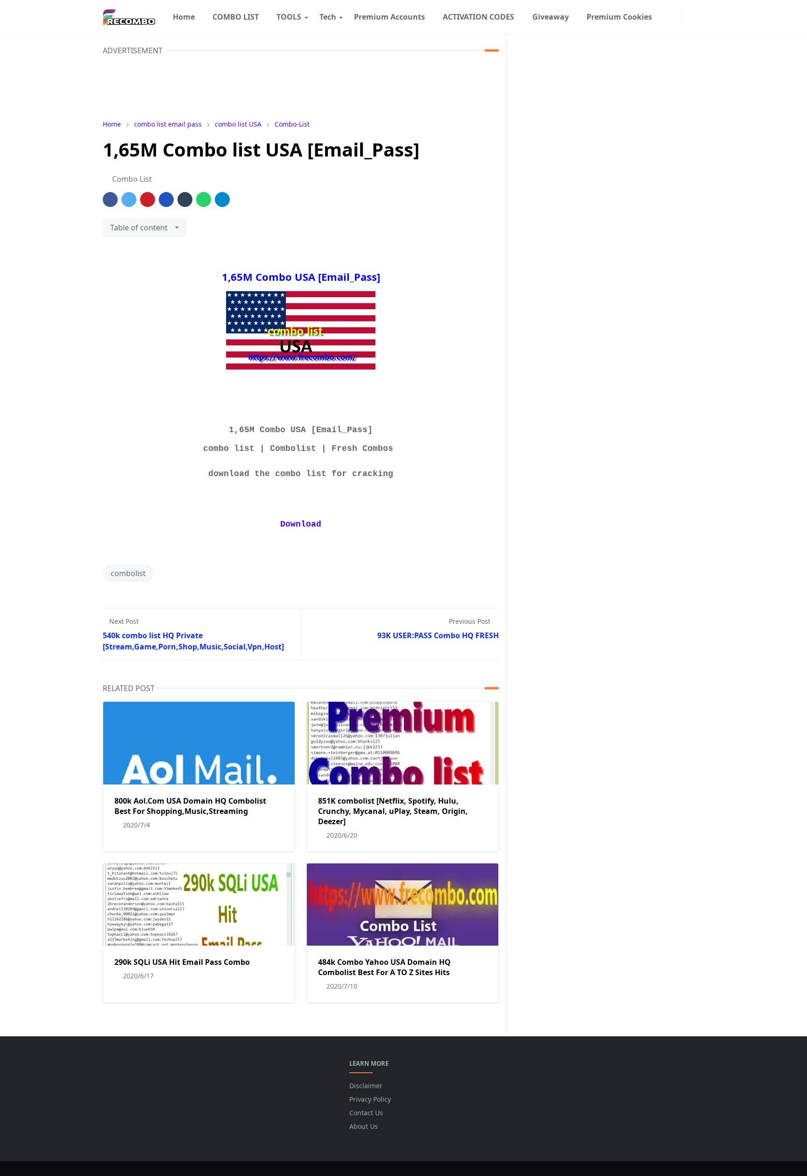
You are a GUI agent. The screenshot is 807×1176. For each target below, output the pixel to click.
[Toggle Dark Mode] (689, 16)
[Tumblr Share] (184, 199)
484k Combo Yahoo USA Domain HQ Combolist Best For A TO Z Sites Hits (384, 967)
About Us (363, 1126)
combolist (128, 573)
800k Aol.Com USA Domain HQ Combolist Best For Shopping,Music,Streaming (190, 806)
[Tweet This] (128, 199)
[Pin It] (147, 199)
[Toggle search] (699, 16)
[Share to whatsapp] (203, 199)
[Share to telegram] (222, 199)
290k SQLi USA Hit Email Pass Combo (182, 962)
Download (300, 524)
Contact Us (366, 1112)
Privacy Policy (370, 1099)
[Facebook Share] (110, 199)
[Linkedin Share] (166, 199)
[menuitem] (183, 17)
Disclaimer (365, 1085)
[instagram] (675, 16)
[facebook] (665, 16)
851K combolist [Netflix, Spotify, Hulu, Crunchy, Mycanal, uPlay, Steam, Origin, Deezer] (393, 811)
